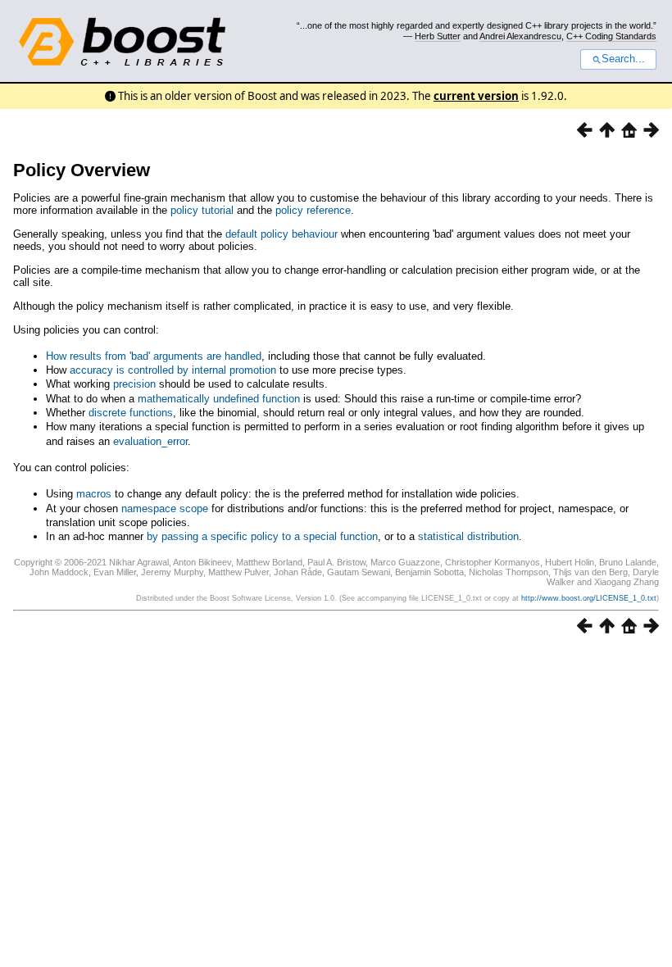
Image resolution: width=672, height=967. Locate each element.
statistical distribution (468, 536)
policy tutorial (202, 210)
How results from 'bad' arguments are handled (153, 356)
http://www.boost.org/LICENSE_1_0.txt (588, 598)
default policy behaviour (281, 234)
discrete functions (131, 412)
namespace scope (164, 508)
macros (93, 494)
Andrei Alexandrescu (520, 36)
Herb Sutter (438, 36)
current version (476, 96)
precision (134, 384)
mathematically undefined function (219, 399)
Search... (623, 59)
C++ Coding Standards (611, 36)
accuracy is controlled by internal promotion (173, 370)
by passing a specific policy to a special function (262, 536)
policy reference (313, 210)
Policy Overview (81, 170)
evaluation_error (150, 441)
